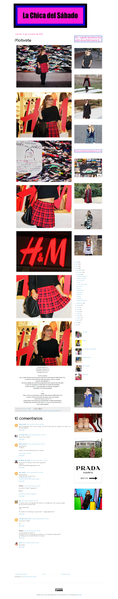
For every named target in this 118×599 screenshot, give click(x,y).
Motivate (79, 298)
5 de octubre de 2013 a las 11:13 (37, 435)
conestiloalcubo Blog (24, 494)
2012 (77, 322)
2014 (77, 266)
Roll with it (79, 286)
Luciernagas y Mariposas (89, 349)
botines (25, 410)
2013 (77, 268)
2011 (77, 325)
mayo (78, 311)
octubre (79, 274)
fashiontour (41, 410)
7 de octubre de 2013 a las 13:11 (32, 531)
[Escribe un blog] (36, 409)
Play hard (79, 294)
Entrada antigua (66, 574)
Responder (22, 430)
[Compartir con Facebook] (39, 409)
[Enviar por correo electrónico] (34, 409)
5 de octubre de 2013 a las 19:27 (38, 460)
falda (37, 410)
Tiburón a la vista (81, 278)
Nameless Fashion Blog (25, 477)
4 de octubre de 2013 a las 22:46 (35, 424)
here (45, 402)
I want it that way (81, 284)
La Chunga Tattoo (23, 435)
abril (78, 313)
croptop (29, 410)
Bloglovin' (34, 494)
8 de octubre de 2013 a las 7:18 (30, 542)
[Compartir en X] (38, 409)
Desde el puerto (86, 357)
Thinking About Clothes (25, 453)
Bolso (21, 410)
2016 (77, 262)
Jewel (20, 542)
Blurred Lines (80, 290)
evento (33, 410)
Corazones (79, 292)
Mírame (79, 296)
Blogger (80, 595)
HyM (49, 410)
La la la (79, 288)
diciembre (79, 270)
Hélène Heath (22, 424)
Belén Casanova (23, 444)
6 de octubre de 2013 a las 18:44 (34, 472)
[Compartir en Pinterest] (41, 409)
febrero (79, 318)
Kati (20, 501)
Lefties (51, 410)
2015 (77, 264)
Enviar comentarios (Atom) (29, 576)
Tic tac (78, 282)
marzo (79, 316)
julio (78, 307)
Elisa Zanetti (22, 472)
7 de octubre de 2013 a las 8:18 (29, 501)
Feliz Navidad (85, 366)
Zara (59, 410)
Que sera (84, 332)
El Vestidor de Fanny (24, 460)
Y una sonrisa (80, 280)
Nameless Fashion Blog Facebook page (29, 479)
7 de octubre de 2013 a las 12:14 (40, 519)
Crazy (84, 340)
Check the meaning (82, 300)
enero (78, 320)
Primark (56, 410)
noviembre (80, 272)
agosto (79, 305)
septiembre (80, 303)
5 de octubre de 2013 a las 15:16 (36, 444)
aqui (36, 386)
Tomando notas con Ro (25, 519)
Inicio (44, 574)
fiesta (45, 410)
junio (78, 309)
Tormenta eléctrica (82, 276)
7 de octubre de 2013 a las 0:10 (32, 486)
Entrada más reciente (21, 574)
